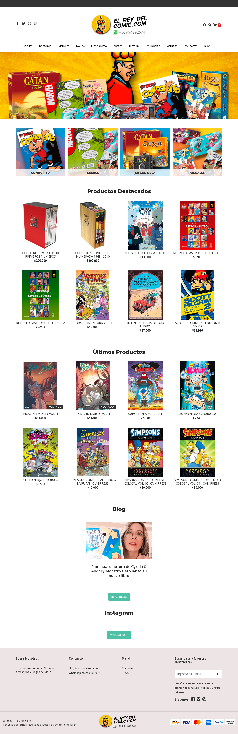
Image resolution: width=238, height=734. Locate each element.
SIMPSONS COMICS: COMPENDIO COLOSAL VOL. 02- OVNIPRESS (145, 481)
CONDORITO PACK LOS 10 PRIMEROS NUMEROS (40, 255)
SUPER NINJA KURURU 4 (40, 480)
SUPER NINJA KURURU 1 (145, 414)
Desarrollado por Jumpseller (59, 724)
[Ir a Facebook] (18, 23)
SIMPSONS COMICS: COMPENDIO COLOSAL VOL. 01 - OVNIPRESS (197, 481)
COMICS (118, 46)
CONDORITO (153, 46)
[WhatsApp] (35, 23)
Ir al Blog (119, 597)
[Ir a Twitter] (23, 23)
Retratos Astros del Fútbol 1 (197, 253)
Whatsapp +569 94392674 (84, 673)
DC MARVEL (45, 46)
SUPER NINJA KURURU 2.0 (197, 414)
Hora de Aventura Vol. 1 (92, 323)
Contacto (191, 46)
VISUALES (64, 46)
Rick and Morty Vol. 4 (40, 414)
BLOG (207, 46)
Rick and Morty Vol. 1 (92, 414)
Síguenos (120, 635)
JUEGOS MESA (99, 46)
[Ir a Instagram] (29, 23)
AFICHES (28, 46)
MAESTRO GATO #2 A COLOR (145, 253)
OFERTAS (172, 46)
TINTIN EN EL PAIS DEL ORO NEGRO (145, 324)
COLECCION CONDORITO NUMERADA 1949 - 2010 (93, 255)
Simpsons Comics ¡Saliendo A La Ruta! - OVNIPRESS (93, 481)
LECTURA (134, 46)
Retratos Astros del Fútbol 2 (40, 323)
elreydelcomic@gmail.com (84, 668)
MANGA (80, 46)
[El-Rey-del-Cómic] (119, 24)
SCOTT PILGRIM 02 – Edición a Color (197, 324)
